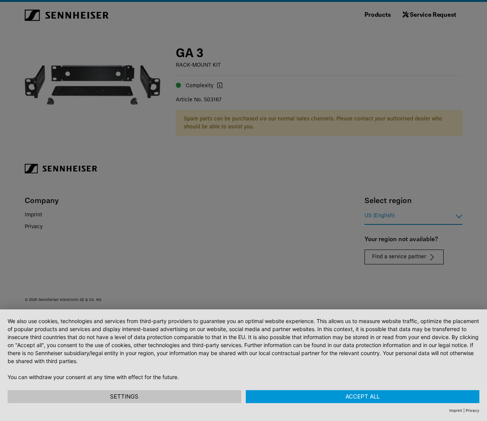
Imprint (455, 410)
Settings (124, 396)
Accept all (362, 396)
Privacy (472, 410)
